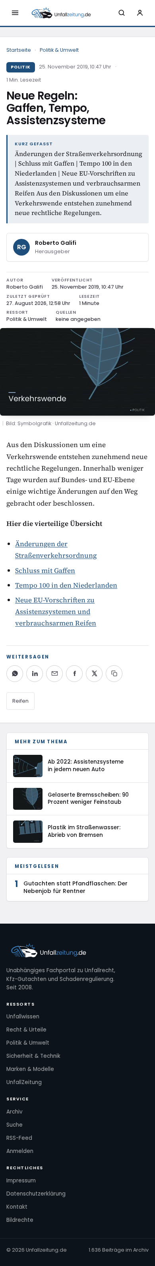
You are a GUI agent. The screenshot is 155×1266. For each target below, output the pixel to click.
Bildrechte (19, 1220)
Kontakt (16, 1207)
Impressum (21, 1180)
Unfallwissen (22, 1016)
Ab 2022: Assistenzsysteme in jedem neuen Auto (86, 765)
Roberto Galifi (55, 243)
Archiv (14, 1112)
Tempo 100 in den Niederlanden (66, 585)
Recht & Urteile (26, 1030)
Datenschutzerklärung (36, 1194)
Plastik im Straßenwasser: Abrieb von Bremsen (84, 831)
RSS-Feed (19, 1138)
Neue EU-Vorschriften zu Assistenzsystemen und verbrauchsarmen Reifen (55, 611)
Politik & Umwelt (59, 50)
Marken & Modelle (30, 1069)
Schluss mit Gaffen (45, 570)
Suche (14, 1125)
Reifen (20, 701)
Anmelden (19, 1151)
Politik (21, 67)
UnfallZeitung (24, 1082)
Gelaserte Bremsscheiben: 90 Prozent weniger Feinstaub (88, 798)
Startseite (18, 50)
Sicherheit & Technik (33, 1056)
